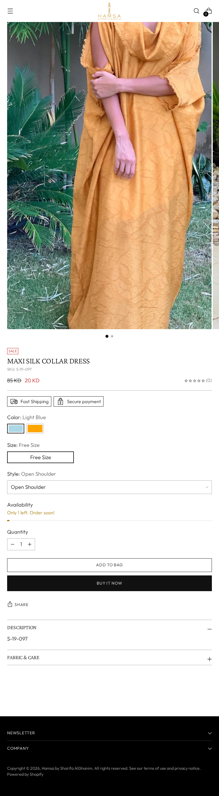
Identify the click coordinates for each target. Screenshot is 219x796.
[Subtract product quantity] (30, 544)
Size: (23, 445)
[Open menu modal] (10, 11)
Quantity (17, 532)
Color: (26, 417)
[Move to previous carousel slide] (194, 696)
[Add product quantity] (12, 544)
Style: (31, 474)
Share (22, 604)
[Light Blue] (15, 428)
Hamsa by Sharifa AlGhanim (67, 768)
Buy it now (109, 583)
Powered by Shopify (25, 774)
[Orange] (35, 428)
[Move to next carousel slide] (207, 696)
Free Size (40, 457)
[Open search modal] (196, 11)
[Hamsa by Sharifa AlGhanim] (109, 11)
